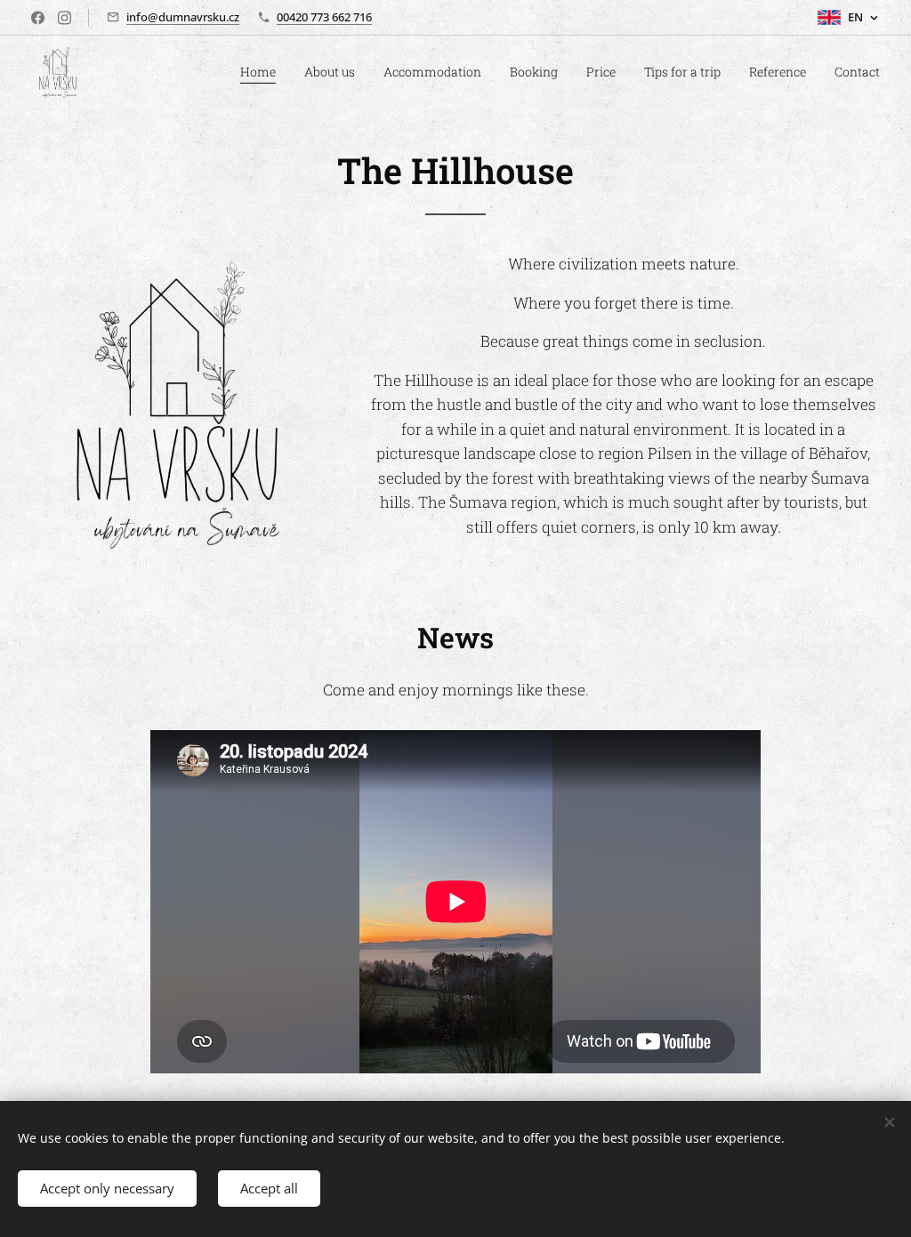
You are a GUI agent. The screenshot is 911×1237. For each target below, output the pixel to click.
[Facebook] (38, 18)
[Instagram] (64, 18)
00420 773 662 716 (324, 17)
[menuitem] (263, 72)
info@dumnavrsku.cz (182, 17)
